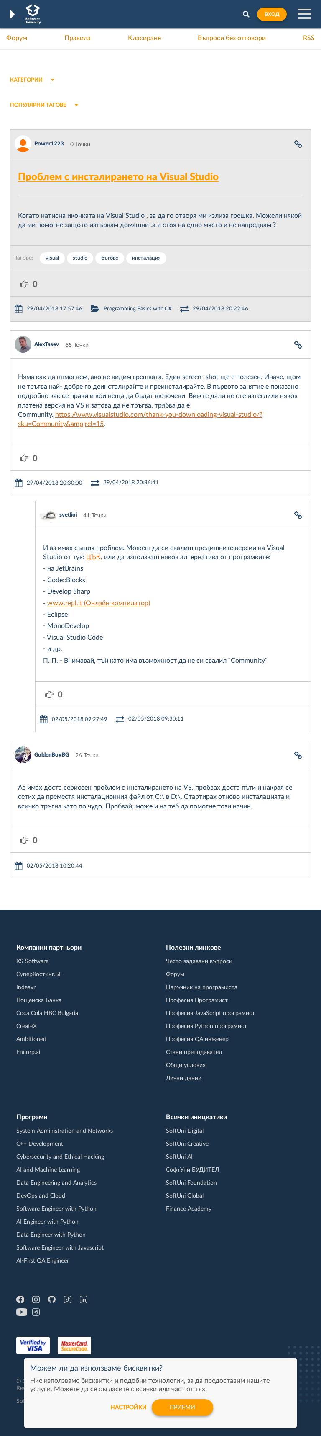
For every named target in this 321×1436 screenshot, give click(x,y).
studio (80, 258)
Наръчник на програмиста (201, 987)
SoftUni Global (185, 1196)
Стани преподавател (194, 1052)
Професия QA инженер (197, 1039)
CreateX (26, 1026)
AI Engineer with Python (47, 1222)
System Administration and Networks (64, 1131)
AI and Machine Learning (48, 1170)
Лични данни (183, 1078)
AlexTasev (46, 344)
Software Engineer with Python (56, 1209)
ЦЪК (93, 557)
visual (52, 258)
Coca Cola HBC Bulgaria (47, 1013)
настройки (128, 1407)
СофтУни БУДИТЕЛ (192, 1170)
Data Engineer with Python (51, 1235)
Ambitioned (31, 1039)
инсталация (146, 258)
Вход (272, 14)
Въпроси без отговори (232, 38)
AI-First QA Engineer (42, 1261)
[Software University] (33, 14)
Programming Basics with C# (138, 309)
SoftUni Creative (187, 1144)
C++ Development (39, 1144)
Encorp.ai (28, 1052)
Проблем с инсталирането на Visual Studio (118, 177)
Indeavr (26, 987)
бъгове (109, 258)
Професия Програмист (197, 1000)
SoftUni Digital (185, 1131)
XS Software (32, 961)
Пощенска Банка (38, 1000)
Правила (77, 38)
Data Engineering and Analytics (56, 1183)
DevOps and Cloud (40, 1196)
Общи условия (186, 1065)
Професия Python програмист (206, 1026)
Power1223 (49, 144)
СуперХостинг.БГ (39, 974)
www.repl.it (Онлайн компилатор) (98, 603)
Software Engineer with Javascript (60, 1248)
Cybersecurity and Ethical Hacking (60, 1157)
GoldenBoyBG (51, 755)
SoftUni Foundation (191, 1183)
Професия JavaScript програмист (210, 1013)
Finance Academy (188, 1209)
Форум (16, 38)
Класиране (144, 38)
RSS (309, 38)
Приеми (182, 1407)
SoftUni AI (179, 1157)
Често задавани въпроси (199, 961)
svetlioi (68, 515)
